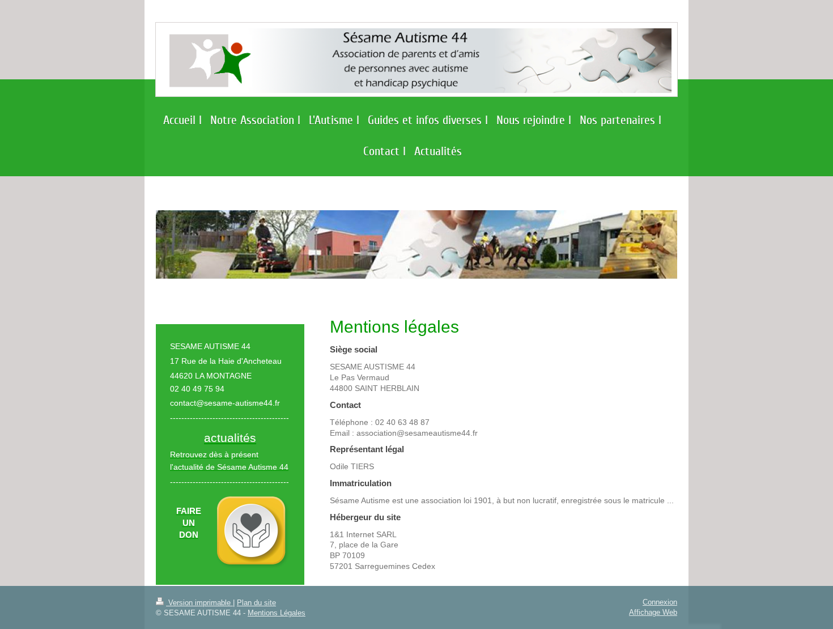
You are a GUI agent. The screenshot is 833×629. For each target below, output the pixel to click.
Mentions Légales (276, 612)
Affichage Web (653, 612)
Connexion (660, 601)
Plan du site (256, 602)
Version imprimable (199, 602)
